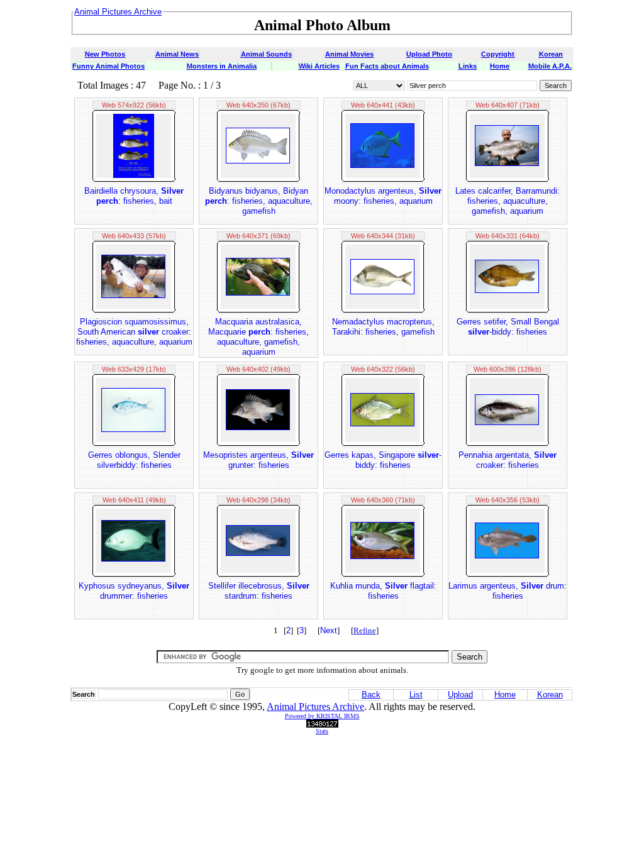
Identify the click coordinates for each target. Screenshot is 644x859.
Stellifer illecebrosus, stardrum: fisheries (258, 591)
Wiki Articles (319, 66)
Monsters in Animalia (222, 66)
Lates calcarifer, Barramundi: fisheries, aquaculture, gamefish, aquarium (507, 201)
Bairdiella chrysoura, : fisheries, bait (134, 196)
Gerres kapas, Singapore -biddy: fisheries (383, 460)
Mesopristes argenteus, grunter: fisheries (258, 460)
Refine (364, 630)
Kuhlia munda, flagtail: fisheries (383, 591)
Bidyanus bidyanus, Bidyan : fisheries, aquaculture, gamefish (259, 201)
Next (328, 630)
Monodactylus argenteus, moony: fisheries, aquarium (383, 196)
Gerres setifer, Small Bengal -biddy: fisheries (508, 326)
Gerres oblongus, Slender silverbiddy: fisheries (134, 460)
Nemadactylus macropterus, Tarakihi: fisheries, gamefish (383, 326)
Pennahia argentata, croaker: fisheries (507, 460)
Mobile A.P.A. (550, 66)
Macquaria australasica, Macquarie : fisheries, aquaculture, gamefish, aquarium (258, 337)
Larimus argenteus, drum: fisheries (507, 591)
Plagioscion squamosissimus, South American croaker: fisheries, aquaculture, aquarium (134, 331)
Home (499, 66)
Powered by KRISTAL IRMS (322, 715)
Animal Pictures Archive (315, 706)
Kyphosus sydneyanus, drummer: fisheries (134, 591)
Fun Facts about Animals (387, 66)
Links (467, 66)
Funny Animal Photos (108, 66)
